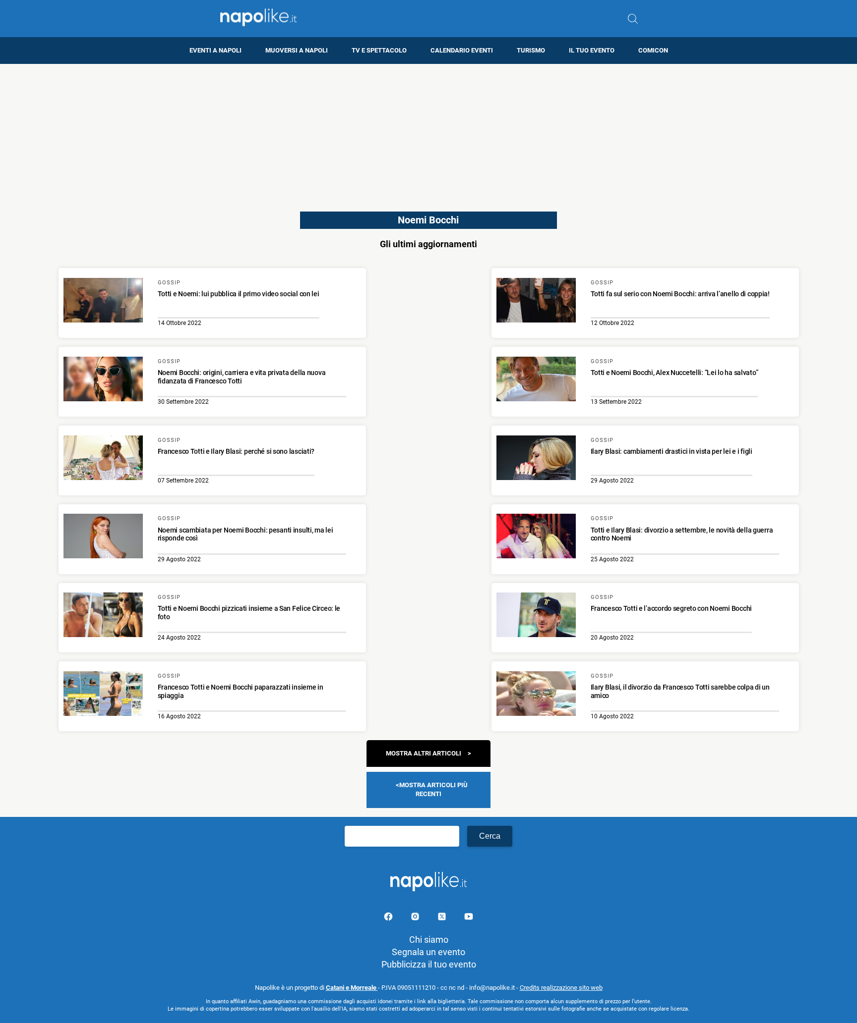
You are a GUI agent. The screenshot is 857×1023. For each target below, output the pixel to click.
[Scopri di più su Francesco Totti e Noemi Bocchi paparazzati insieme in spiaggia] (103, 695)
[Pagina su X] (442, 918)
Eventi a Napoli (215, 50)
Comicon (653, 50)
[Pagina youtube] (468, 918)
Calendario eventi (461, 50)
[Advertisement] (428, 133)
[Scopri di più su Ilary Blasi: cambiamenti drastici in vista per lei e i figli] (536, 459)
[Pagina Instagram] (416, 918)
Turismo (531, 50)
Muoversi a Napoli (296, 50)
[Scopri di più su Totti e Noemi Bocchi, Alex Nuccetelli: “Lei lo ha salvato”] (536, 380)
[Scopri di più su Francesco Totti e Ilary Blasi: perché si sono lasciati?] (103, 459)
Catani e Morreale (352, 987)
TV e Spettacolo (379, 50)
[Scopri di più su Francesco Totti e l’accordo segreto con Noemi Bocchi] (536, 616)
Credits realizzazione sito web (561, 987)
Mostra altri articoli (423, 753)
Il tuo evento (591, 50)
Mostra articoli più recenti (433, 789)
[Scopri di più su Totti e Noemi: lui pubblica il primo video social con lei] (103, 301)
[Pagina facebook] (389, 918)
